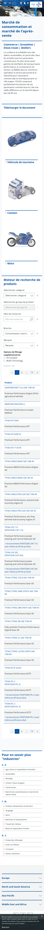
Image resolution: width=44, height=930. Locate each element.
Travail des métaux (13, 824)
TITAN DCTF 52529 (13, 668)
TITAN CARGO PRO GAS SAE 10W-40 (21, 494)
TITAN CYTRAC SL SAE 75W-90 (18, 637)
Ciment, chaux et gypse (15, 783)
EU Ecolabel (11, 357)
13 (32, 372)
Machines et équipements (16, 819)
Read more (5, 927)
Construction (11, 787)
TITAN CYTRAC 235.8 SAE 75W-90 (19, 577)
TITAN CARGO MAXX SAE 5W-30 (19, 477)
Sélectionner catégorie (14, 290)
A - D (4, 765)
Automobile (10, 774)
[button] (25, 3)
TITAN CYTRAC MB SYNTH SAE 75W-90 (22, 607)
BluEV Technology (14, 360)
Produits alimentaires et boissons (19, 806)
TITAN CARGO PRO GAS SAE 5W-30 (20, 510)
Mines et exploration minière (17, 828)
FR (10, 3)
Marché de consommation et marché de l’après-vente (22, 793)
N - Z (4, 835)
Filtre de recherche (12, 314)
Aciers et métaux (12, 844)
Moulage (9, 778)
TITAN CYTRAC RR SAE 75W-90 (18, 621)
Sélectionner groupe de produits (19, 302)
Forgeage (9, 810)
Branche (7, 328)
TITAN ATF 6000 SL (13, 434)
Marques (8, 340)
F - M (4, 801)
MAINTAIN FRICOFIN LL (15, 404)
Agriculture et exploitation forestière (20, 769)
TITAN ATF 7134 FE (13, 447)
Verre (8, 815)
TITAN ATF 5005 (12, 420)
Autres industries (13, 853)
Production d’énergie (14, 840)
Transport (10, 849)
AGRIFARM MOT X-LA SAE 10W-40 (20, 387)
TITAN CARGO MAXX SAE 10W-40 (19, 461)
